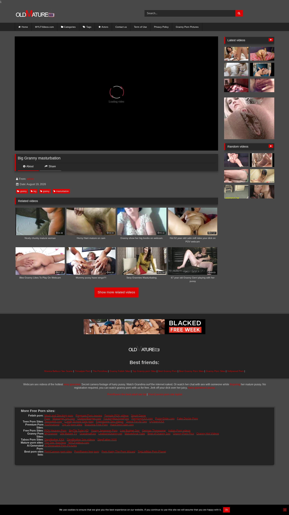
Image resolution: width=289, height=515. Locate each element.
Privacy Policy (161, 27)
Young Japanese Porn (104, 430)
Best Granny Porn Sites (191, 371)
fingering (235, 384)
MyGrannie (50, 433)
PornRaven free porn (86, 451)
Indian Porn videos (179, 430)
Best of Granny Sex (159, 433)
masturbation (62, 191)
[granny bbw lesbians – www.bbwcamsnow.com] (262, 69)
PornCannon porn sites (58, 451)
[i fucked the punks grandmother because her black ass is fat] (236, 192)
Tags (88, 27)
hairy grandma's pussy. (201, 387)
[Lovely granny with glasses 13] (262, 85)
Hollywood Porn (235, 371)
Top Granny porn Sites (144, 371)
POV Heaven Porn (55, 430)
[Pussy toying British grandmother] (236, 69)
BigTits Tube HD (78, 430)
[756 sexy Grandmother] (236, 85)
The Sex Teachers (55, 442)
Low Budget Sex (129, 430)
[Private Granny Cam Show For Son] (262, 160)
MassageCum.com (64, 418)
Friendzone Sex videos (109, 421)
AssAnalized (51, 424)
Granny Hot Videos (207, 433)
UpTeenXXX (156, 421)
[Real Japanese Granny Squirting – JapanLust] (262, 176)
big (34, 191)
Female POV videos (116, 415)
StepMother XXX (54, 439)
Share (52, 166)
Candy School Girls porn (78, 421)
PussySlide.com (164, 418)
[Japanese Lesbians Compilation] (262, 192)
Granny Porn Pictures (187, 27)
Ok (226, 509)
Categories (70, 27)
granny (23, 191)
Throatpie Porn (82, 371)
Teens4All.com (53, 421)
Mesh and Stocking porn (58, 415)
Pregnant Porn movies (89, 415)
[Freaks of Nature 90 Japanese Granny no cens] (236, 54)
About (29, 166)
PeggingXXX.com (142, 418)
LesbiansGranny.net (110, 433)
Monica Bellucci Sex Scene (58, 371)
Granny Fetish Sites (119, 371)
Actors (105, 27)
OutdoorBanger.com (89, 418)
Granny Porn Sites (215, 371)
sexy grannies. (72, 384)
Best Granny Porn (167, 371)
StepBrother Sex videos (81, 439)
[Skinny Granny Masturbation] (262, 54)
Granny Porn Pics (183, 433)
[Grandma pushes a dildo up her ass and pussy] (236, 176)
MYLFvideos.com (78, 442)
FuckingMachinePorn (116, 418)
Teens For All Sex (136, 421)
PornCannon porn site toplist (165, 394)
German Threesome (154, 430)
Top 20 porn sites (72, 424)
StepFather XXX (107, 439)
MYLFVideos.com (44, 27)
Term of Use (140, 27)
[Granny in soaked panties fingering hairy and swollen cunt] (236, 160)
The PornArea (99, 371)
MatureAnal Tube (135, 433)
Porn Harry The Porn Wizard (118, 451)
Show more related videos (116, 292)
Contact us (121, 27)
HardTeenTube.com (122, 424)
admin (30, 178)
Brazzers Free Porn (96, 424)
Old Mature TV (68, 433)
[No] (284, 509)
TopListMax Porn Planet (152, 451)
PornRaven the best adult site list (126, 394)
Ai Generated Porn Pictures (60, 445)
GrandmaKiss (88, 433)
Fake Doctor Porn (187, 418)
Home (25, 27)
